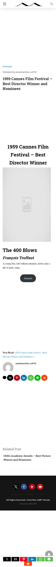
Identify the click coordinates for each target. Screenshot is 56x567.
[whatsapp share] (31, 378)
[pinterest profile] (32, 487)
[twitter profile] (16, 487)
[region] (28, 116)
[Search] (51, 4)
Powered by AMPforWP (28, 504)
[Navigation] (4, 4)
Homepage (7, 66)
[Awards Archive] (29, 3)
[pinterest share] (17, 378)
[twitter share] (4, 377)
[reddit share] (44, 378)
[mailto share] (10, 378)
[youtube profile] (40, 487)
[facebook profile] (24, 487)
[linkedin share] (24, 378)
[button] (7, 559)
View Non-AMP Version (38, 499)
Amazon (28, 278)
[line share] (37, 378)
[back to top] (49, 554)
